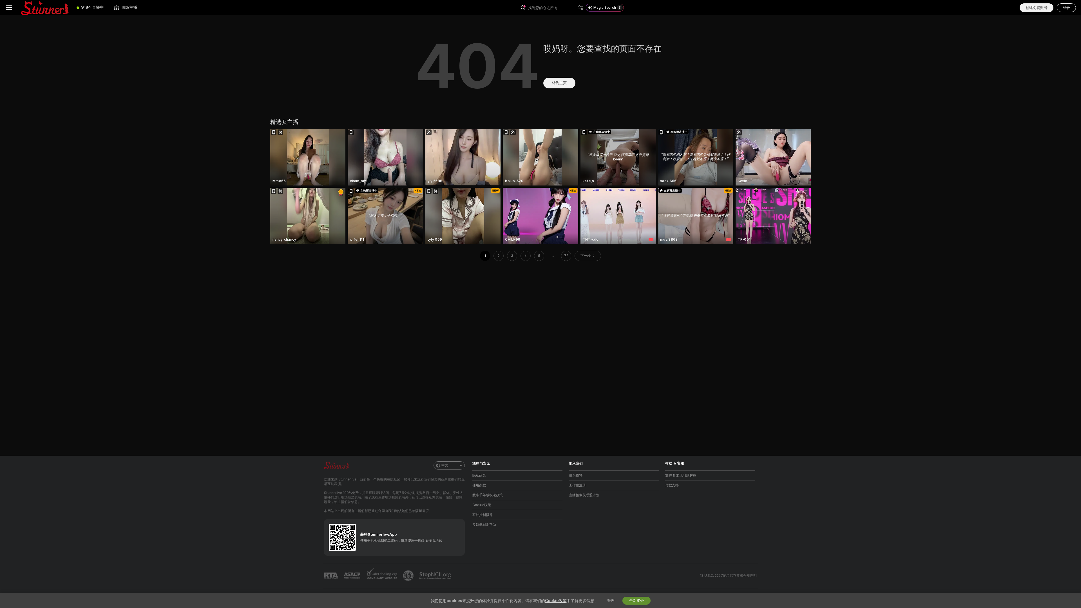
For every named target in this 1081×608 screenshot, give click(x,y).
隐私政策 (479, 475)
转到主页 (559, 83)
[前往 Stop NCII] (435, 575)
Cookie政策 (481, 505)
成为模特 (575, 475)
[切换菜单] (9, 7)
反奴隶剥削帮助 (484, 525)
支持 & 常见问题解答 (680, 475)
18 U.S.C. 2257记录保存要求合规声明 (728, 576)
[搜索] (581, 8)
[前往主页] (45, 7)
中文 (444, 465)
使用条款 (479, 485)
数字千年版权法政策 (487, 495)
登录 (1066, 8)
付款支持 (672, 485)
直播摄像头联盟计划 (584, 495)
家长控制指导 (482, 515)
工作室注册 (577, 485)
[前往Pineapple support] (409, 575)
